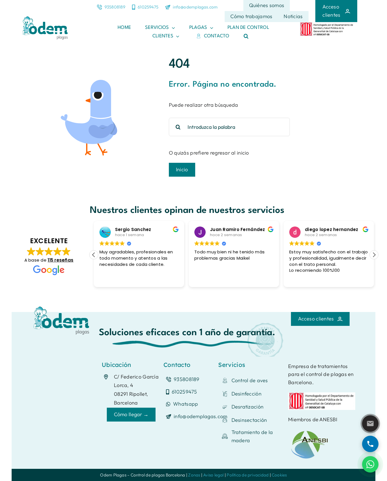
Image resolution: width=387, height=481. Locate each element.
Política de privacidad (248, 475)
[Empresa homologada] (326, 24)
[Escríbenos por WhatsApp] (370, 464)
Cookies (279, 475)
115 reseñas (60, 260)
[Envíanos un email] (370, 423)
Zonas (194, 475)
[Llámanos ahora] (370, 444)
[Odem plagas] (62, 306)
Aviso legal (213, 475)
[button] (246, 36)
